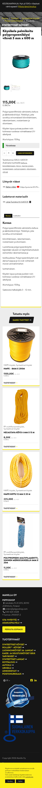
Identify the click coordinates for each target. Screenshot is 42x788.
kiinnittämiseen (9, 165)
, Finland (15, 604)
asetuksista (29, 777)
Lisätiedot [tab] (16, 216)
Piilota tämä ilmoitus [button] (27, 6)
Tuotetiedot (9, 383)
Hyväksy (10, 781)
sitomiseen (31, 169)
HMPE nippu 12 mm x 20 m (17, 494)
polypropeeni (20, 169)
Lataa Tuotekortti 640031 (17, 201)
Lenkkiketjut (9, 670)
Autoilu (6, 665)
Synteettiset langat (13, 659)
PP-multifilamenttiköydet (14, 427)
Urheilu (6, 668)
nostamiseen (8, 169)
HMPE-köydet (9, 365)
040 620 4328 (12, 611)
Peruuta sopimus (14, 629)
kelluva (24, 162)
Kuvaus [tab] (8, 216)
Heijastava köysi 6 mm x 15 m (19, 432)
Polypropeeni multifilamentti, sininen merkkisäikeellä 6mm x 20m (21, 560)
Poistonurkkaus (11, 673)
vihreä (5, 172)
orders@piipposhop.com (16, 608)
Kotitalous (8, 662)
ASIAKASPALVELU (10, 622)
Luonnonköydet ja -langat (17, 650)
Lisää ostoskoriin (25, 153)
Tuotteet (15, 18)
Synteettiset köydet (30, 18)
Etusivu (5, 18)
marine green (27, 165)
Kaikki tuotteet (21, 320)
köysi (18, 165)
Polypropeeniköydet (14, 20)
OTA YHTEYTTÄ (9, 619)
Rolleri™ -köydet (12, 647)
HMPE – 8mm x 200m (14, 368)
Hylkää (20, 781)
